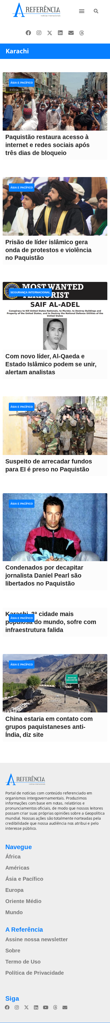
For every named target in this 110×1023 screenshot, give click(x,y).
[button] (81, 10)
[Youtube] (45, 1007)
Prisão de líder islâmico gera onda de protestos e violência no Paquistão (48, 250)
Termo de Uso (23, 962)
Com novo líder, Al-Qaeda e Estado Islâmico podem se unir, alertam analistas (50, 364)
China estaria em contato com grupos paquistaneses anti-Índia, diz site (49, 726)
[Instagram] (39, 33)
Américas (17, 868)
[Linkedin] (60, 33)
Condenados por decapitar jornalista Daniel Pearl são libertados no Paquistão (44, 575)
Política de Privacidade (34, 973)
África (13, 856)
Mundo (14, 912)
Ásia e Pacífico (21, 82)
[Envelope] (71, 33)
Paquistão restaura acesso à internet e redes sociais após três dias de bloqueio (47, 145)
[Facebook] (28, 33)
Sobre (12, 950)
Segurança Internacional (30, 292)
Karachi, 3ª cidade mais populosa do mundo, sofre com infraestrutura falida (50, 622)
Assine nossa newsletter (36, 939)
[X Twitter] (49, 33)
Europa (14, 890)
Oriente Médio (23, 901)
